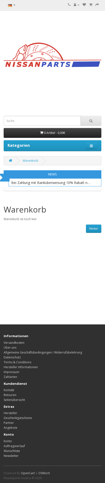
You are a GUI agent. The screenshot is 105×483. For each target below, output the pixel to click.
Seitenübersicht (14, 400)
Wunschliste (12, 451)
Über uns (10, 347)
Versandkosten (14, 343)
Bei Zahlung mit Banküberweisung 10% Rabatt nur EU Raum (51, 182)
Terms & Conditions (17, 362)
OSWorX (44, 473)
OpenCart (28, 473)
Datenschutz (12, 357)
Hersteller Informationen (21, 367)
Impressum (11, 372)
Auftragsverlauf (14, 446)
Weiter (93, 228)
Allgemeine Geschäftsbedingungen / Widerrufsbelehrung (43, 352)
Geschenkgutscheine (18, 418)
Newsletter (11, 456)
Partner (9, 423)
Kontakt (9, 390)
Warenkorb (30, 161)
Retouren (10, 395)
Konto (8, 441)
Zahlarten (10, 377)
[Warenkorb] (90, 5)
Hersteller (10, 413)
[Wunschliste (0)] (84, 5)
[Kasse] (97, 5)
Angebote (10, 428)
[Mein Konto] (76, 5)
